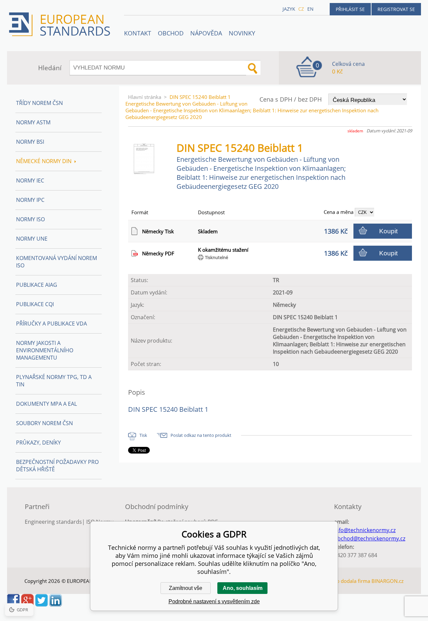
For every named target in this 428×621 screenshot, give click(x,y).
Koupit (388, 231)
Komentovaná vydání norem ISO (56, 261)
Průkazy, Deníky (38, 442)
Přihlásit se (350, 9)
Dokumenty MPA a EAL (46, 403)
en (310, 9)
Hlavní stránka (144, 97)
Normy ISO (30, 219)
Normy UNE (31, 238)
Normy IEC (30, 180)
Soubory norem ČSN (44, 423)
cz (301, 9)
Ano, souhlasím (242, 588)
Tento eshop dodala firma (340, 581)
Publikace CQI (35, 304)
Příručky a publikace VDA (51, 323)
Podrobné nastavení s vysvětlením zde (214, 601)
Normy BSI (30, 141)
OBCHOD (171, 33)
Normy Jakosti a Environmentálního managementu (44, 350)
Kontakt (137, 33)
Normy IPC (30, 200)
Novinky (242, 33)
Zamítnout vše (185, 588)
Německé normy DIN (44, 161)
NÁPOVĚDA (206, 33)
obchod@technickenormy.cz (369, 538)
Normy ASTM (33, 122)
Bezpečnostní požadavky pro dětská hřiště (57, 465)
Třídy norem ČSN (39, 103)
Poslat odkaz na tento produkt (201, 435)
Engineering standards (53, 521)
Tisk (143, 435)
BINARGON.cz (387, 581)
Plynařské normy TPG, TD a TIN (54, 380)
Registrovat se (396, 9)
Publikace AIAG (36, 284)
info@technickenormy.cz (365, 530)
